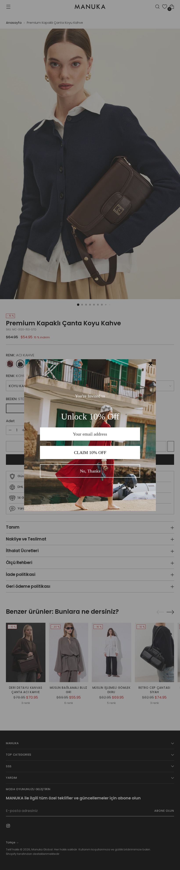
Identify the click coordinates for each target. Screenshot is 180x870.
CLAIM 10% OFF (90, 452)
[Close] (150, 364)
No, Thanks (90, 471)
